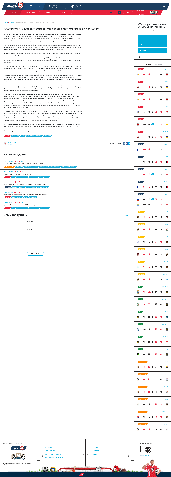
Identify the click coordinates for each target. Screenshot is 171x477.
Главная (47, 444)
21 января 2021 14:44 (8, 202)
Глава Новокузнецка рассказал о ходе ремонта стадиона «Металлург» (26, 184)
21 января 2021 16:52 (8, 182)
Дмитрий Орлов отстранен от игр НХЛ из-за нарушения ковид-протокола (27, 205)
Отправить (35, 254)
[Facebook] (127, 143)
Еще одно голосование (149, 57)
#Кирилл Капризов (16, 197)
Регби (140, 286)
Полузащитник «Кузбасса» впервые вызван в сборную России (23, 164)
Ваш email (30, 229)
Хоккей (7, 135)
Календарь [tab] (158, 64)
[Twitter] (129, 143)
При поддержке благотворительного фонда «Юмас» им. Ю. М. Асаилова (141, 12)
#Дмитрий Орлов (44, 177)
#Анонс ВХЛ (15, 135)
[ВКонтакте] (124, 143)
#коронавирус (33, 177)
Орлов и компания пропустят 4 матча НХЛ (17, 174)
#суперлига (20, 166)
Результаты (96, 447)
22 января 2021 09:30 (8, 171)
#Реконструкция (31, 187)
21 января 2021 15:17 (8, 192)
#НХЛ (13, 177)
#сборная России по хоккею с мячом (50, 166)
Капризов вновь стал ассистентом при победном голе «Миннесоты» (25, 194)
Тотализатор (49, 447)
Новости (96, 444)
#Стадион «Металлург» (18, 187)
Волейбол (141, 211)
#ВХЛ (23, 135)
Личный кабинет (50, 450)
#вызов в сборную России (69, 166)
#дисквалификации (22, 177)
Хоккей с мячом (10, 166)
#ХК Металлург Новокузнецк (34, 135)
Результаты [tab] (147, 64)
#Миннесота (32, 197)
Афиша (95, 454)
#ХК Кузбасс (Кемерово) (31, 166)
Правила (127, 215)
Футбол (8, 187)
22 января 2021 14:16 (8, 161)
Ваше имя (30, 221)
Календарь (96, 450)
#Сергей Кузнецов (42, 187)
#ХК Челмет (48, 135)
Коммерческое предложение (54, 457)
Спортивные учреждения (53, 454)
